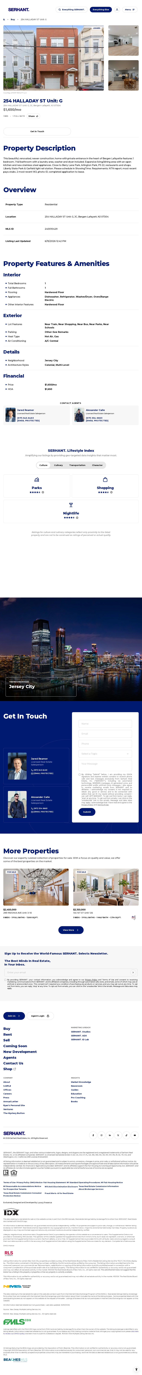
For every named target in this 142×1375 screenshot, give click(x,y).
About (6, 1082)
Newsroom (76, 1086)
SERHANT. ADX (79, 1035)
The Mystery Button (14, 1113)
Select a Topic (89, 753)
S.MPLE (7, 1086)
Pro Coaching (78, 1097)
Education (76, 1093)
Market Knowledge (81, 1082)
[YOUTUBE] (135, 1135)
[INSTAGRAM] (101, 1135)
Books (74, 1101)
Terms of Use (103, 805)
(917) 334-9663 (40, 808)
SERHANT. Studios (80, 1032)
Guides (74, 1090)
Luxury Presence (45, 1202)
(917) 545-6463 (40, 770)
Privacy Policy (87, 805)
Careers (7, 1093)
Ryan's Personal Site (14, 1105)
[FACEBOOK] (93, 1135)
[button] (72, 10)
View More (68, 930)
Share (31, 116)
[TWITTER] (118, 1135)
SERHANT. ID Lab (80, 1039)
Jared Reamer (39, 758)
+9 (123, 75)
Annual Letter (10, 1101)
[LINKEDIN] (110, 1135)
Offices (7, 1090)
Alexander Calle (40, 797)
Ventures (8, 1109)
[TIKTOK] (126, 1135)
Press (6, 1097)
